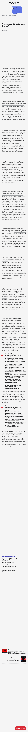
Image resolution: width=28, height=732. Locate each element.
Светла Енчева (12, 15)
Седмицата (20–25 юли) (9, 563)
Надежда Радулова (6, 564)
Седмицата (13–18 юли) (9, 566)
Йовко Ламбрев (5, 567)
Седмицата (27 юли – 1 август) (11, 559)
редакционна (5, 30)
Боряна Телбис (5, 560)
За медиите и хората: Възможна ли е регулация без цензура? (11, 659)
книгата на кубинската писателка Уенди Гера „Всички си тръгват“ (14, 296)
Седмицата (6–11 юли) (8, 570)
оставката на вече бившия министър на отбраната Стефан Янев (14, 105)
